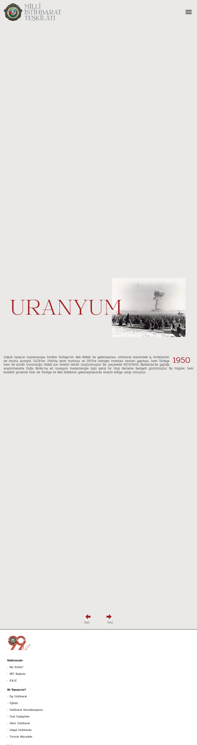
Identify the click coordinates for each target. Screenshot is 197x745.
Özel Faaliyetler (20, 716)
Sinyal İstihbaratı (20, 730)
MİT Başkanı (17, 674)
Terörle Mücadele (21, 736)
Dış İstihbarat (18, 696)
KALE (13, 680)
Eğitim (14, 703)
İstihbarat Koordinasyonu (26, 710)
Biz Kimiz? (16, 667)
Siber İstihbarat (20, 723)
